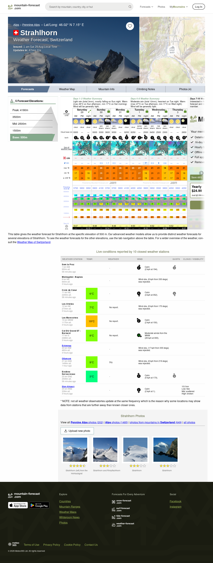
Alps (16, 24)
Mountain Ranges (69, 506)
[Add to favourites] (130, 26)
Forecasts (145, 6)
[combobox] (89, 7)
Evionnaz (66, 345)
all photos (189, 422)
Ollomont (66, 358)
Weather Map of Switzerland (33, 242)
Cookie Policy (72, 545)
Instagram (175, 506)
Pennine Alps (31, 24)
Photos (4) (185, 89)
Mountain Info (106, 89)
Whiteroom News (69, 517)
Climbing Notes (146, 89)
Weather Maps (67, 512)
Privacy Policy (51, 545)
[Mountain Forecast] (24, 6)
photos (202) (87, 422)
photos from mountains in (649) (156, 422)
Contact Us (91, 545)
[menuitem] (27, 89)
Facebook (175, 501)
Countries (65, 501)
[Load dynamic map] (172, 50)
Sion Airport (68, 386)
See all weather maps (66, 148)
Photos (161, 6)
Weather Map (67, 89)
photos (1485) (116, 422)
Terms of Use (31, 545)
